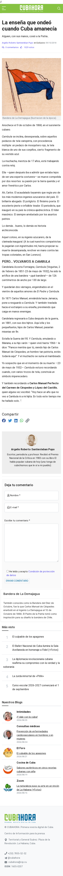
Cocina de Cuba (26, 762)
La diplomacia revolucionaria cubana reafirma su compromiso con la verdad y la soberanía (31, 663)
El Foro (21, 748)
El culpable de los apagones (28, 636)
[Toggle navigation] (59, 8)
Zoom (20, 780)
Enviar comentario (17, 580)
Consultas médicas (28, 726)
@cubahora (13, 857)
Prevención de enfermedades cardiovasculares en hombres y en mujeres (35, 735)
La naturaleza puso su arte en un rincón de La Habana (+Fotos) (38, 787)
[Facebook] (4, 420)
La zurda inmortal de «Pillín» (28, 676)
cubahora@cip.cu (17, 862)
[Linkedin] (16, 420)
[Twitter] (10, 420)
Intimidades (24, 711)
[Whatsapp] (22, 420)
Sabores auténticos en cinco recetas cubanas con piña (36, 769)
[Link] (27, 420)
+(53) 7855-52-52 (16, 853)
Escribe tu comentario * (17, 520)
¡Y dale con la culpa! (27, 716)
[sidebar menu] (4, 8)
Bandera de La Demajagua (21, 594)
